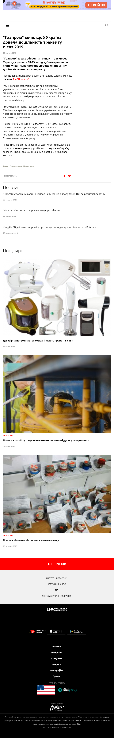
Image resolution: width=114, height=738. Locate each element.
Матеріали (56, 652)
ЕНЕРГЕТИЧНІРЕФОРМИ (56, 578)
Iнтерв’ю (56, 664)
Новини (56, 646)
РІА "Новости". (21, 79)
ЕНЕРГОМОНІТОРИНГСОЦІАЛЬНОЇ (56, 596)
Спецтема (56, 658)
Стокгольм (16, 166)
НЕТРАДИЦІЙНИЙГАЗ (57, 584)
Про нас (57, 676)
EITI (56, 590)
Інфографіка (56, 670)
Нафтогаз (28, 166)
